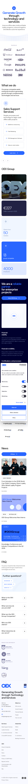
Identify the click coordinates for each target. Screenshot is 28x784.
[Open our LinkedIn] (22, 778)
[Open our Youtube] (25, 778)
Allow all (14, 407)
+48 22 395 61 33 (6, 711)
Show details (19, 402)
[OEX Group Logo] (7, 686)
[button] (3, 160)
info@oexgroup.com (7, 716)
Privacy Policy (5, 780)
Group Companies (6, 747)
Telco (16, 732)
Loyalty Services (5, 730)
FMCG (16, 727)
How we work (18, 717)
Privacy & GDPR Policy (7, 758)
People (16, 715)
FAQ (2, 769)
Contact (3, 755)
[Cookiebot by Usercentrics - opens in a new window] (19, 365)
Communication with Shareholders (6, 765)
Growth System (19, 709)
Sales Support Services (7, 727)
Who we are (18, 706)
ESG (3, 750)
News (3, 753)
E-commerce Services (7, 732)
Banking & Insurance (20, 738)
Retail (16, 730)
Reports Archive (5, 761)
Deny (14, 417)
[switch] (24, 386)
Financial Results (19, 712)
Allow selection (14, 412)
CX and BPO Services (7, 735)
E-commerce (18, 735)
